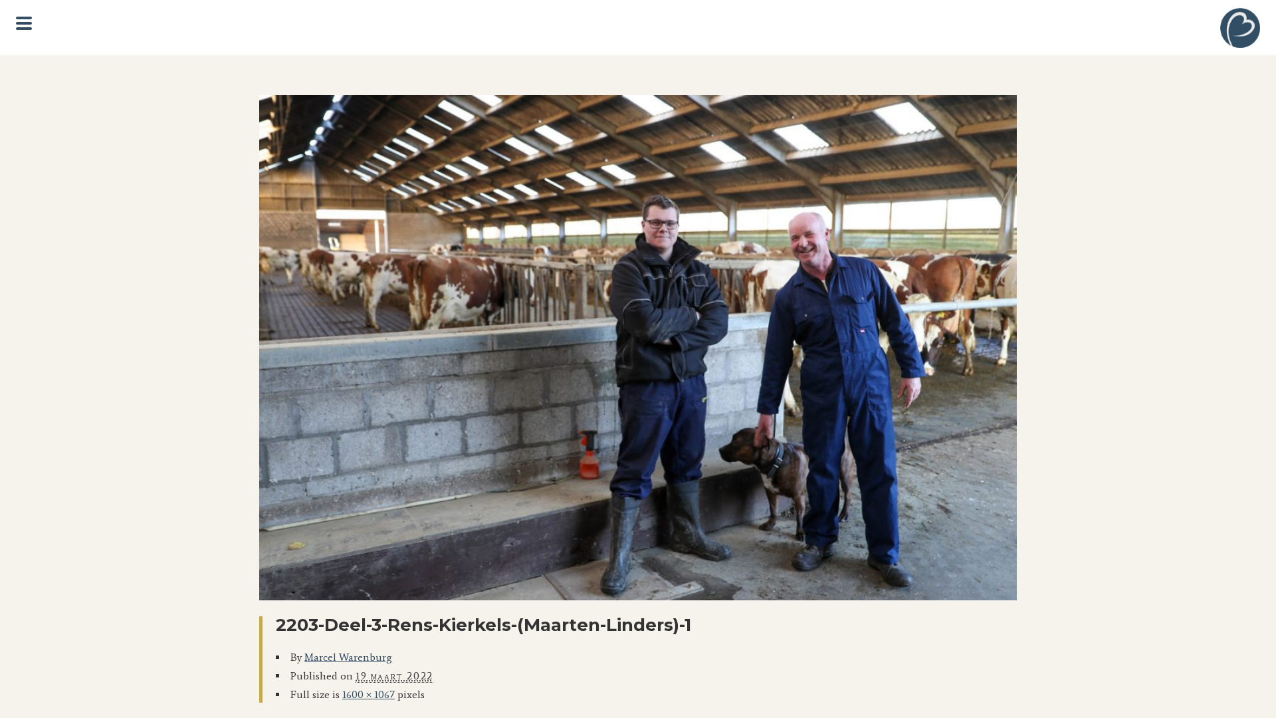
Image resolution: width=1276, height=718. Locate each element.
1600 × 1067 (368, 694)
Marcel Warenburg (348, 657)
